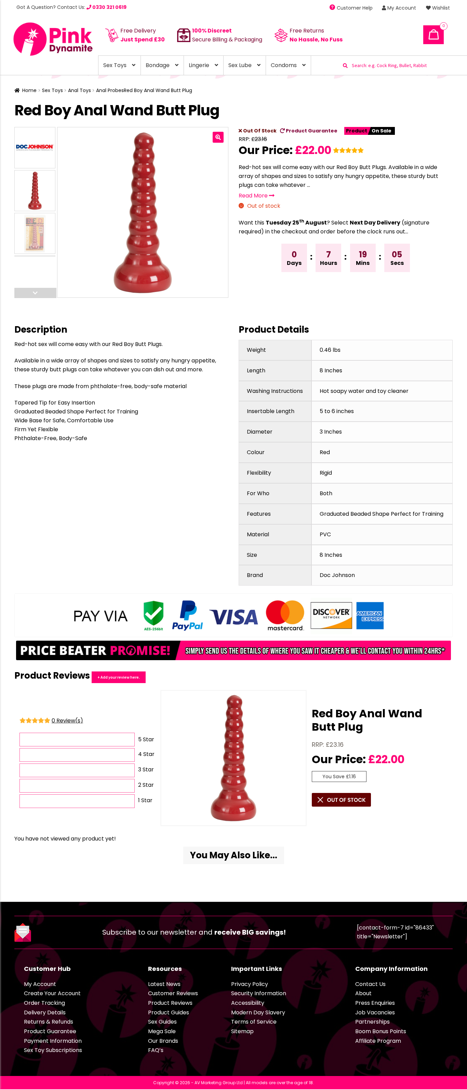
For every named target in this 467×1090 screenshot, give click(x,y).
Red (325, 452)
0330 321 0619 (108, 7)
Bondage (158, 65)
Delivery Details (45, 1012)
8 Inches (331, 370)
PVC (325, 534)
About (363, 993)
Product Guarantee (311, 130)
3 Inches (331, 432)
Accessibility (247, 1003)
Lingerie (199, 65)
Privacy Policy (249, 984)
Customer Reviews (173, 993)
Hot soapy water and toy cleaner (364, 391)
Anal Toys (79, 90)
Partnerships (372, 1022)
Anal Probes (110, 90)
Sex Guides (162, 1022)
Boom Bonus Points (380, 1031)
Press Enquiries (375, 1003)
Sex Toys (114, 65)
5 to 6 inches (337, 411)
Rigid (326, 473)
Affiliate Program (378, 1041)
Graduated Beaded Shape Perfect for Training (381, 514)
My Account (401, 7)
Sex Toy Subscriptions (53, 1050)
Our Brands (163, 1041)
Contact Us (370, 984)
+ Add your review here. (118, 677)
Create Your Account (52, 993)
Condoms (284, 65)
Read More (254, 196)
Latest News (164, 984)
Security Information (258, 993)
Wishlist (440, 7)
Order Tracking (44, 1003)
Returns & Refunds (48, 1022)
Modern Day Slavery (258, 1012)
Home (29, 90)
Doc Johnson (337, 575)
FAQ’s (155, 1050)
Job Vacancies (375, 1012)
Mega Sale (162, 1031)
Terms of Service (254, 1022)
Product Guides (168, 1012)
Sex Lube (240, 65)
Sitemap (242, 1031)
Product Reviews (170, 1003)
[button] (218, 137)
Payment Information (53, 1041)
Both (326, 493)
